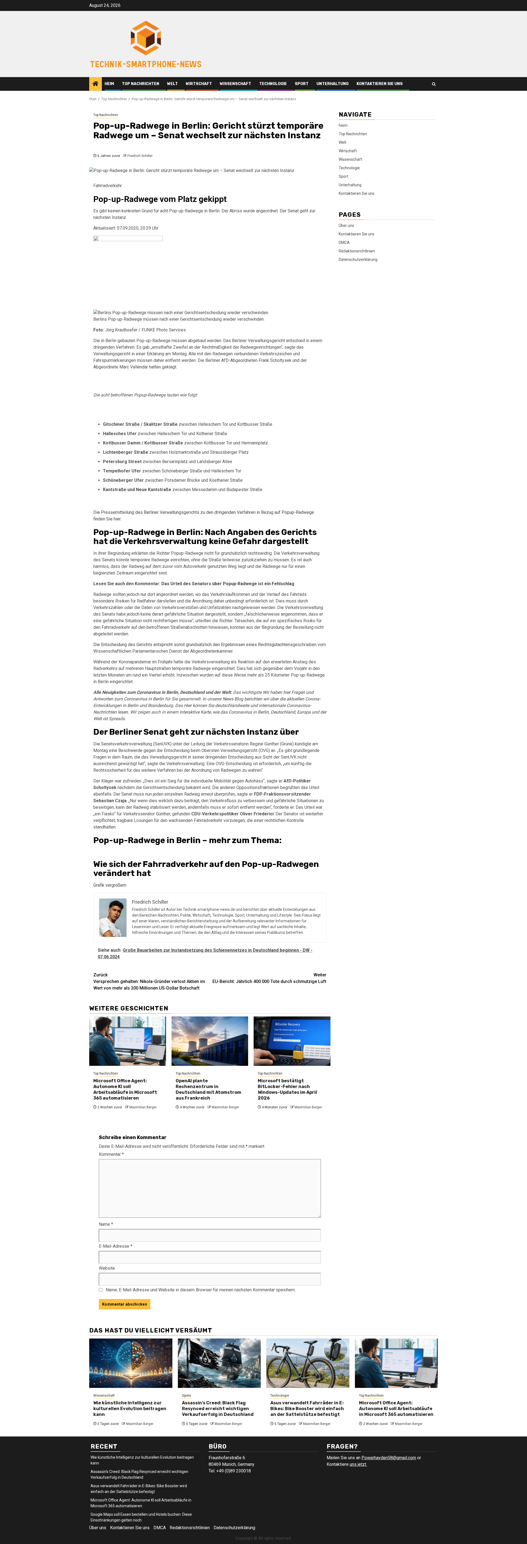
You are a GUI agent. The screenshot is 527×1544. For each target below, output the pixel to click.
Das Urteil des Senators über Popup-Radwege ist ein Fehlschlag (227, 583)
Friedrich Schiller (140, 156)
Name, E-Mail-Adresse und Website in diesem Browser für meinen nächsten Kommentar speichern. (201, 1289)
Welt (172, 83)
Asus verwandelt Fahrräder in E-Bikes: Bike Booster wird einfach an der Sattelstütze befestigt (307, 1408)
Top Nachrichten (140, 83)
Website (107, 1268)
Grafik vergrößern (109, 885)
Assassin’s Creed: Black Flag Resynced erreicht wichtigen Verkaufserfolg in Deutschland (218, 1408)
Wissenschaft (235, 83)
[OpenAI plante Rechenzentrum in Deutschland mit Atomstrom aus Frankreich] (210, 1041)
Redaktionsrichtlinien (357, 251)
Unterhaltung (332, 83)
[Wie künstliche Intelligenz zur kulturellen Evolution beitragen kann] (130, 1363)
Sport (302, 83)
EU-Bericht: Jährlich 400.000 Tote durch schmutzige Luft (269, 978)
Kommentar (111, 1154)
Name (106, 1224)
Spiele (186, 1396)
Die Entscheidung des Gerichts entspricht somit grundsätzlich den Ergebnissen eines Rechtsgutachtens (193, 644)
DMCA (344, 242)
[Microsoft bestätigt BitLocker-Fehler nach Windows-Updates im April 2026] (292, 1041)
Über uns (346, 225)
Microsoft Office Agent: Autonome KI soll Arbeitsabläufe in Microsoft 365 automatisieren (125, 1089)
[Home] (95, 84)
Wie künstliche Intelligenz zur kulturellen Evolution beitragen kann (129, 1408)
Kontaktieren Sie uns (380, 83)
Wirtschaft (199, 83)
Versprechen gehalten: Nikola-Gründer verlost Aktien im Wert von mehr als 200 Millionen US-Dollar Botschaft (149, 981)
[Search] (433, 84)
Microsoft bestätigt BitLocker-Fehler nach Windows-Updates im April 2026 (287, 1089)
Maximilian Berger (143, 1107)
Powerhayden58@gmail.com (388, 1457)
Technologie (273, 83)
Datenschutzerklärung (358, 259)
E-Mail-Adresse (115, 1246)
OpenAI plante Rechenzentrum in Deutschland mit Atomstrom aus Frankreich (208, 1089)
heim (109, 83)
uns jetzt (358, 1464)
